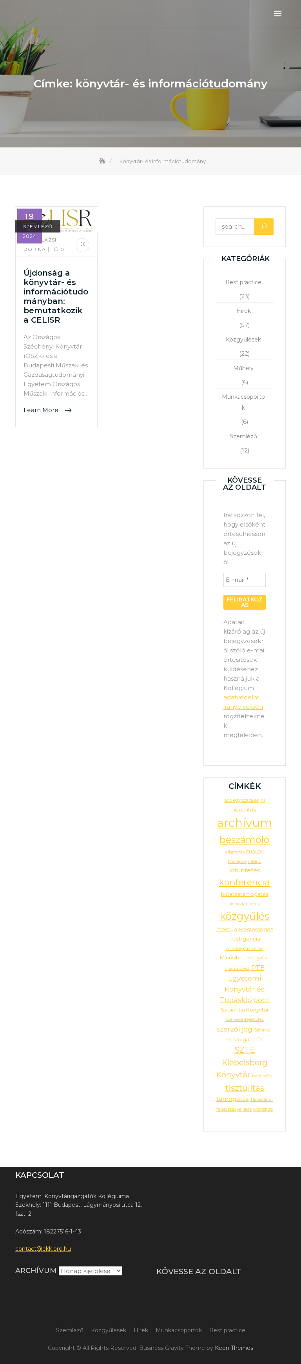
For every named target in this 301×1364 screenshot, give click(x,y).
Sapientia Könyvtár (245, 1009)
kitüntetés (244, 870)
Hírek (243, 310)
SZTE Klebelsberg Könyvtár (242, 1062)
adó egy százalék (242, 800)
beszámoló (244, 839)
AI (263, 800)
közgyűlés (244, 916)
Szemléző (38, 226)
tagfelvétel (263, 1076)
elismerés (235, 852)
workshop (263, 1109)
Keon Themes (234, 1347)
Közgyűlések (243, 339)
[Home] (103, 161)
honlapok (237, 861)
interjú (254, 861)
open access (237, 968)
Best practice (243, 282)
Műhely (243, 368)
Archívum (36, 1270)
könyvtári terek (245, 903)
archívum (244, 823)
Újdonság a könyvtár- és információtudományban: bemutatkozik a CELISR (56, 296)
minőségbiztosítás (244, 948)
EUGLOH (255, 852)
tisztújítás (244, 1088)
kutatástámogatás (244, 894)
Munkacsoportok (243, 402)
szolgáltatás (247, 1039)
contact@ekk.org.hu (43, 1248)
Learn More (42, 410)
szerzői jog (234, 1029)
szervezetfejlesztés (245, 1019)
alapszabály (245, 809)
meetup (226, 929)
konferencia (244, 882)
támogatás (232, 1098)
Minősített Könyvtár (244, 957)
